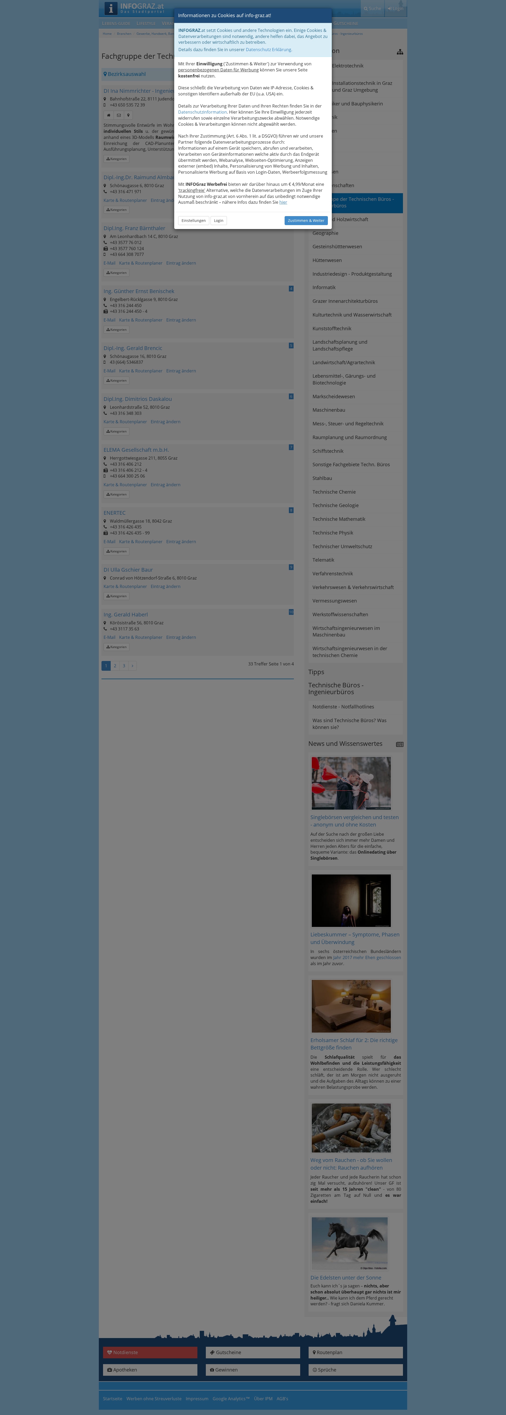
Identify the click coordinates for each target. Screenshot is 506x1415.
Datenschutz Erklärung (268, 49)
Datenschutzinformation (202, 112)
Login (218, 220)
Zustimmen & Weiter (306, 220)
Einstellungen (194, 220)
